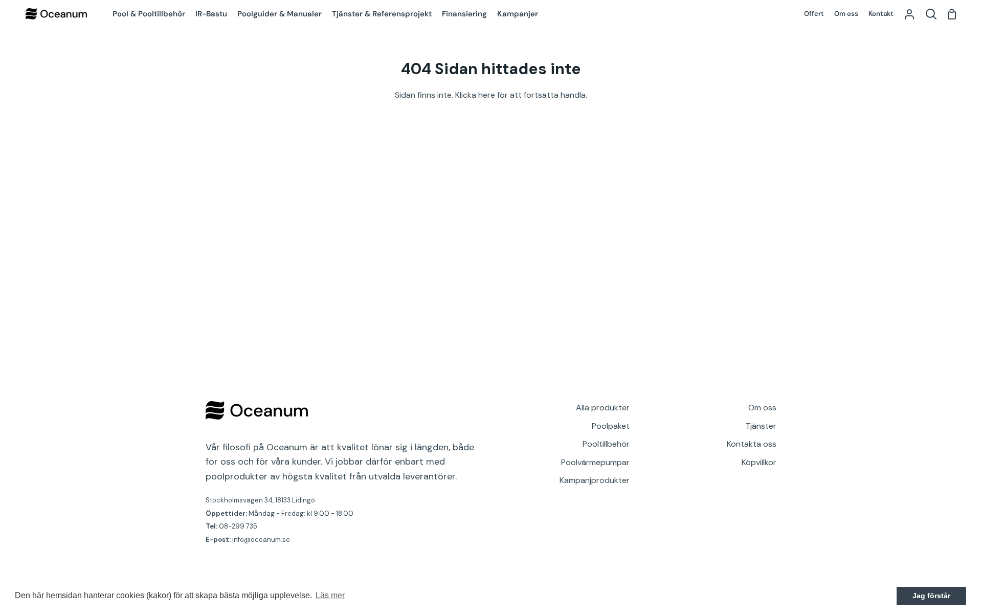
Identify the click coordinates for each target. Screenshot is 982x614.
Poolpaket (611, 426)
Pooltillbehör (606, 443)
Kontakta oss (751, 443)
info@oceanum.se (261, 539)
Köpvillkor (759, 462)
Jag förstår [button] (931, 595)
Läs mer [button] (330, 595)
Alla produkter (603, 407)
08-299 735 (238, 526)
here (486, 95)
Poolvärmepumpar (595, 462)
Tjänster (760, 426)
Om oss (762, 407)
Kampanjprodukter (595, 480)
